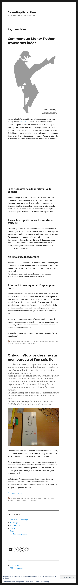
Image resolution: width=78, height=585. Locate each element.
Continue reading (15, 493)
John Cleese (24, 122)
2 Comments (33, 500)
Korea (12, 528)
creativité (46, 341)
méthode (23, 343)
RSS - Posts (14, 565)
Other (12, 531)
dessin (52, 498)
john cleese (15, 343)
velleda (24, 500)
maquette (11, 500)
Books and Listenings (19, 520)
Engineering (15, 525)
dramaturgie (54, 341)
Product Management (18, 534)
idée (9, 343)
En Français (38, 341)
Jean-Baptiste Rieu (22, 12)
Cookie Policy (45, 581)
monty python (31, 343)
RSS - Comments (16, 568)
